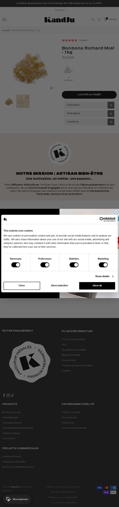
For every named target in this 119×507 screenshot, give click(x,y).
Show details (102, 276)
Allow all (97, 286)
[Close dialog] (116, 212)
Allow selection (59, 286)
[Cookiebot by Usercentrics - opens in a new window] (101, 219)
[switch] (44, 264)
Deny (22, 286)
